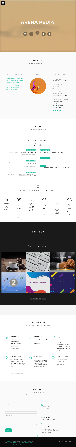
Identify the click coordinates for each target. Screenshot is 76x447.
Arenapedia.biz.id (9, 441)
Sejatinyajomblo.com (15, 343)
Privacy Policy (38, 257)
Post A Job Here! (60, 364)
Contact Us (15, 442)
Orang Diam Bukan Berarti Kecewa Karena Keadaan (63, 279)
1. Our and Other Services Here (40, 339)
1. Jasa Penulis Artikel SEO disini (41, 360)
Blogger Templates (23, 444)
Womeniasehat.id (14, 346)
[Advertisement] (13, 310)
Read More (38, 261)
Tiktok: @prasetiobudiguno (58, 105)
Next (44, 299)
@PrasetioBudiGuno (62, 95)
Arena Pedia (37, 22)
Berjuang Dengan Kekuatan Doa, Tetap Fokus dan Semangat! (14, 279)
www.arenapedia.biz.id (46, 426)
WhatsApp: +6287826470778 (48, 419)
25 (40, 299)
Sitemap (12, 444)
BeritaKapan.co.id (14, 348)
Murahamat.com (37, 343)
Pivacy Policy (21, 442)
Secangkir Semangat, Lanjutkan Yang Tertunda (14, 258)
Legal (31, 442)
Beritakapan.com (14, 339)
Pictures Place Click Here (56, 412)
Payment (27, 442)
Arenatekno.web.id (14, 341)
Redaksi (10, 442)
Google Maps (44, 412)
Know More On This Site (62, 257)
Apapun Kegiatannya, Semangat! (38, 278)
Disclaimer (7, 444)
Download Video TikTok (58, 107)
